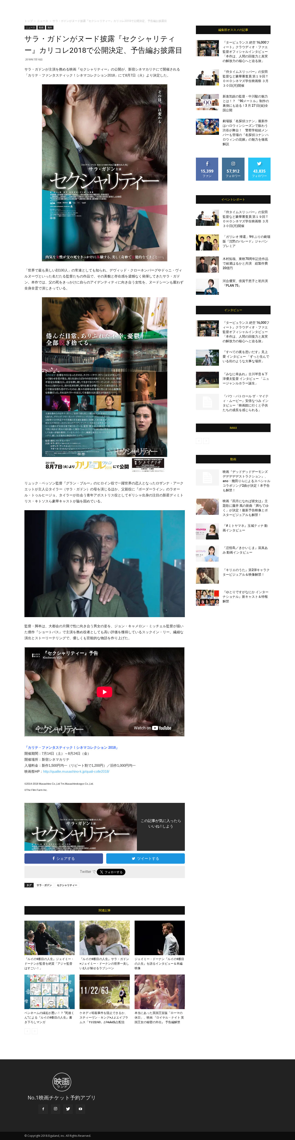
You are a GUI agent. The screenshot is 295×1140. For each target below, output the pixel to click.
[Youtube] (80, 1109)
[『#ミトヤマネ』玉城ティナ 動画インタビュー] (207, 531)
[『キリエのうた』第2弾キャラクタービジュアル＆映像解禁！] (207, 576)
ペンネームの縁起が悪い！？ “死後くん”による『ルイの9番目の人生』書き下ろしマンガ (49, 1017)
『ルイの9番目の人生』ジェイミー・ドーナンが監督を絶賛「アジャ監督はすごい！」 (49, 963)
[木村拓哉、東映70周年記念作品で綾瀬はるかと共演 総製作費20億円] (207, 264)
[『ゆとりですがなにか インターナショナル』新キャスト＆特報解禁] (207, 598)
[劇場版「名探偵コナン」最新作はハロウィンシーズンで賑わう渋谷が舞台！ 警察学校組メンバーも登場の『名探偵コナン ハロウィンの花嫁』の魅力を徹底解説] (207, 127)
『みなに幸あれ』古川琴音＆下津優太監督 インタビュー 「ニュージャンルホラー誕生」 (246, 378)
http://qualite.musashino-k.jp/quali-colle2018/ (76, 771)
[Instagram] (55, 1109)
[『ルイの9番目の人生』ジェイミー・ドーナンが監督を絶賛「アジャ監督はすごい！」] (49, 938)
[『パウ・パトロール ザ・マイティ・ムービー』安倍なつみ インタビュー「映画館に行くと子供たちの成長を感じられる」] (207, 402)
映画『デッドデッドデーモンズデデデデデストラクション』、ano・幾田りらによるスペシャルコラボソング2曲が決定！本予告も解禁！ (246, 481)
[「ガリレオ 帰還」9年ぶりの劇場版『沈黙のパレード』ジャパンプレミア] (207, 242)
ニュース (42, 21)
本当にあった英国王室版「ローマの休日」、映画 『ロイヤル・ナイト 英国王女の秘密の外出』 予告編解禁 (159, 1017)
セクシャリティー (67, 885)
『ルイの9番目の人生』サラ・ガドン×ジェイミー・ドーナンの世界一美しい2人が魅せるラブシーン (104, 963)
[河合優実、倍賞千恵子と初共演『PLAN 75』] (207, 287)
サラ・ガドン (44, 885)
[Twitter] (68, 1109)
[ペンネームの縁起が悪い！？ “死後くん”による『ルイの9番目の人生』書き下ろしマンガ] (49, 992)
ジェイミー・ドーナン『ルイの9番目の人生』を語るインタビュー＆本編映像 (159, 963)
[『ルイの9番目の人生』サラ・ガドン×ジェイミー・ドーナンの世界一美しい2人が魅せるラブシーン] (105, 938)
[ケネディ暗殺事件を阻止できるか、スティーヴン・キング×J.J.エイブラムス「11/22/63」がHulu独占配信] (105, 992)
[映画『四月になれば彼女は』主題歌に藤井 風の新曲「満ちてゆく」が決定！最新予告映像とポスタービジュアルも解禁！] (207, 507)
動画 (41, 27)
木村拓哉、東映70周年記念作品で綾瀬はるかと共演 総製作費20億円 (245, 263)
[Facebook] (43, 1109)
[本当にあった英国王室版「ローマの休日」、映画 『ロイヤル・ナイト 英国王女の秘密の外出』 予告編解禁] (160, 992)
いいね (207, 159)
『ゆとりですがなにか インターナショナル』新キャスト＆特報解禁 (245, 596)
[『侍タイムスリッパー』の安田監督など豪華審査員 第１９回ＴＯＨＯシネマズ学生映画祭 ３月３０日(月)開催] (207, 77)
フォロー (233, 159)
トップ (28, 21)
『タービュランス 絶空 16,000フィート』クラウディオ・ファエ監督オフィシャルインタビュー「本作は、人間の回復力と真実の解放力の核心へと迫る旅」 (246, 52)
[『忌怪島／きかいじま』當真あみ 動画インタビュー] (207, 553)
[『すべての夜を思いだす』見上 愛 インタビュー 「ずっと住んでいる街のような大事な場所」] (207, 358)
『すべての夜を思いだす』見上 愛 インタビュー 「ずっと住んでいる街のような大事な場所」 (246, 356)
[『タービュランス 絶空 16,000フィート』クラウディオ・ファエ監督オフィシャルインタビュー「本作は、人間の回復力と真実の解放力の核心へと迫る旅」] (207, 48)
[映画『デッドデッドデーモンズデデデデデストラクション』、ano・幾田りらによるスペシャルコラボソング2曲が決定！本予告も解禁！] (207, 477)
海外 (49, 27)
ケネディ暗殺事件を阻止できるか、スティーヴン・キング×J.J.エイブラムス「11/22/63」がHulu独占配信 (104, 1017)
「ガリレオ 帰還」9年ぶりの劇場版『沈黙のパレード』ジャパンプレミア (246, 241)
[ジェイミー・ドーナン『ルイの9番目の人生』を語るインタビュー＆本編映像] (160, 938)
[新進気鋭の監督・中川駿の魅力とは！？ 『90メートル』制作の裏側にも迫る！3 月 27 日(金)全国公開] (207, 102)
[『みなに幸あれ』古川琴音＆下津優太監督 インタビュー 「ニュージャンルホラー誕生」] (207, 380)
